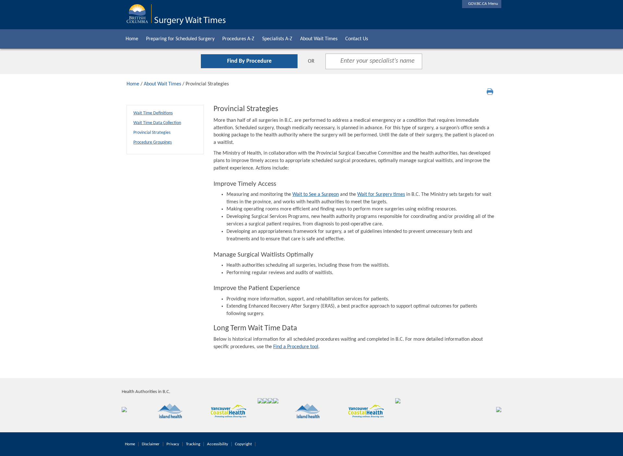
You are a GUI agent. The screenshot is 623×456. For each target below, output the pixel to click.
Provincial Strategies (151, 132)
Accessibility (217, 444)
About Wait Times (318, 39)
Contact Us (356, 39)
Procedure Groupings (152, 142)
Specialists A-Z (277, 39)
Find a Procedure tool (295, 346)
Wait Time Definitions (153, 113)
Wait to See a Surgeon (315, 194)
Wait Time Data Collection (157, 122)
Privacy (172, 444)
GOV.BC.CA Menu (481, 4)
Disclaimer (151, 444)
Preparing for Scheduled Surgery (180, 39)
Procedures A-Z (238, 39)
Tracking (193, 444)
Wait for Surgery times (381, 194)
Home (132, 39)
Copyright (243, 444)
